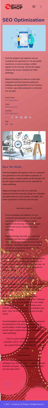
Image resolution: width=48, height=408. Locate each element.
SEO (11, 124)
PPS (6, 124)
